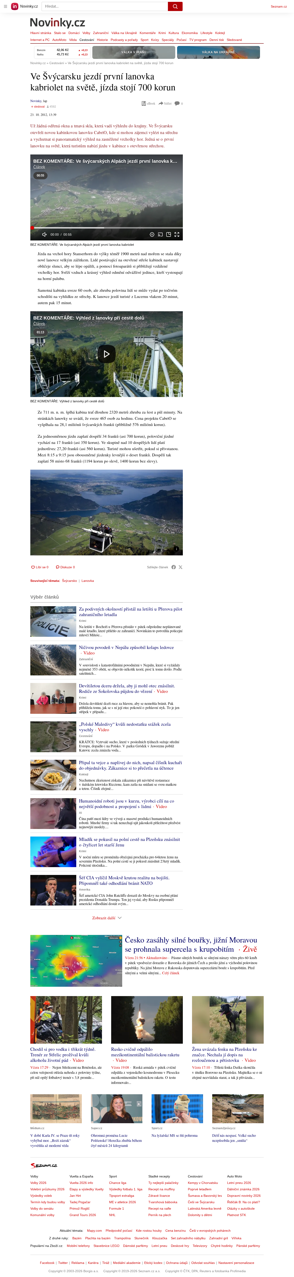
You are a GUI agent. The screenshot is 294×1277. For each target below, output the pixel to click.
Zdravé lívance (159, 1195)
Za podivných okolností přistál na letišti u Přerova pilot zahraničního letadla (130, 611)
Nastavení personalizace (236, 1263)
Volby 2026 (38, 1183)
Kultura (174, 33)
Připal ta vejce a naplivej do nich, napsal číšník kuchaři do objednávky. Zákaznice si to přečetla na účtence (130, 765)
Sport (144, 40)
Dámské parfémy (135, 1246)
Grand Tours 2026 (83, 1215)
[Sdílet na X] (180, 567)
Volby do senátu (42, 1208)
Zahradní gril (218, 1238)
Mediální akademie (127, 1263)
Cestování (86, 40)
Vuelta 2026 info (81, 1183)
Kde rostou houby (149, 1230)
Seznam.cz (279, 6)
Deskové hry (180, 1246)
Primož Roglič (80, 1208)
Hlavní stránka (40, 33)
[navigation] (5, 6)
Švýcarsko (69, 581)
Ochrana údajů (177, 1263)
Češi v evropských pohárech (210, 1230)
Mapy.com (94, 1230)
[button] (106, 197)
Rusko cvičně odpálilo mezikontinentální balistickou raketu (145, 1052)
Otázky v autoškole (241, 1208)
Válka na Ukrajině (124, 33)
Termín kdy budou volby (47, 1202)
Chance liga (117, 1183)
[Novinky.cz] (57, 23)
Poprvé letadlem (200, 1189)
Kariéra (93, 1263)
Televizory (200, 1246)
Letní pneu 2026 (239, 1183)
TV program (198, 40)
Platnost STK (236, 1215)
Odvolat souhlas (203, 1263)
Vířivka (236, 1238)
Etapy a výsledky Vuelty (87, 1189)
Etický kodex (153, 1263)
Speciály (168, 40)
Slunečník (141, 1238)
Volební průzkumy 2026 (47, 1189)
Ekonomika (190, 33)
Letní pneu (159, 1246)
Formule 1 (116, 1208)
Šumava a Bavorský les (205, 1195)
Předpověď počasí (119, 1230)
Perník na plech (159, 1215)
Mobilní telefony (78, 1246)
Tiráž (105, 1263)
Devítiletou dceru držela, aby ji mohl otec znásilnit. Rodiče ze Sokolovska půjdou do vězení (127, 688)
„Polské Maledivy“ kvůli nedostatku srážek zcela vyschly (125, 727)
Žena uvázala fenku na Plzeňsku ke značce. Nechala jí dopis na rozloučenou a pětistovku (224, 1054)
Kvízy (155, 40)
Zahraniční (101, 33)
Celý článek (170, 972)
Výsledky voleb (41, 1195)
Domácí (74, 33)
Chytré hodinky (222, 1246)
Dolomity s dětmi (200, 1215)
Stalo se (60, 33)
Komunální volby (42, 1215)
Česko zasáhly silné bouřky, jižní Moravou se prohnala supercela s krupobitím (191, 944)
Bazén (77, 1238)
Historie (102, 40)
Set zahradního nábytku (188, 1238)
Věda (73, 40)
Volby (86, 33)
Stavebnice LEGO (106, 1246)
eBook (151, 103)
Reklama (77, 1263)
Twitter (63, 1263)
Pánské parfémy (248, 1246)
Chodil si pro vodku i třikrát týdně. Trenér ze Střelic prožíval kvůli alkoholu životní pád (63, 1054)
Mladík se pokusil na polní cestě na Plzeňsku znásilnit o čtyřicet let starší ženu (129, 842)
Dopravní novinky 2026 (244, 1195)
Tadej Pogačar (80, 1202)
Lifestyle (206, 33)
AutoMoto (59, 40)
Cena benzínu (175, 1230)
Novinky (35, 101)
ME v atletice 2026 (122, 1202)
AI (80, 812)
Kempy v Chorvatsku (203, 1183)
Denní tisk (216, 40)
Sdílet (168, 103)
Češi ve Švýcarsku (201, 1202)
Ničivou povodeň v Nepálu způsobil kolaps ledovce (126, 647)
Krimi (162, 33)
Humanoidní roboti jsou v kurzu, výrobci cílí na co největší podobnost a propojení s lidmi (126, 803)
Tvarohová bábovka (162, 1202)
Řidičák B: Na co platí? (243, 1202)
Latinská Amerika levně (204, 1208)
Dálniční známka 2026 (243, 1189)
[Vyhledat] (175, 6)
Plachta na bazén (97, 1238)
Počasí (182, 40)
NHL (112, 1215)
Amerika (84, 889)
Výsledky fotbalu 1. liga (125, 1189)
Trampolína (122, 1238)
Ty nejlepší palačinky (163, 1183)
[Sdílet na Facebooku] (173, 567)
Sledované (234, 40)
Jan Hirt (75, 1195)
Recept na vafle (159, 1208)
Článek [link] (39, 167)
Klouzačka (159, 1238)
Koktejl (220, 33)
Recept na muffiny (161, 1189)
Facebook (47, 1263)
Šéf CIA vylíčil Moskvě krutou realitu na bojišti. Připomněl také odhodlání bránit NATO (124, 880)
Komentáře (148, 33)
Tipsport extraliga (121, 1195)
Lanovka (88, 581)
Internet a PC (40, 40)
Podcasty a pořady (124, 40)
